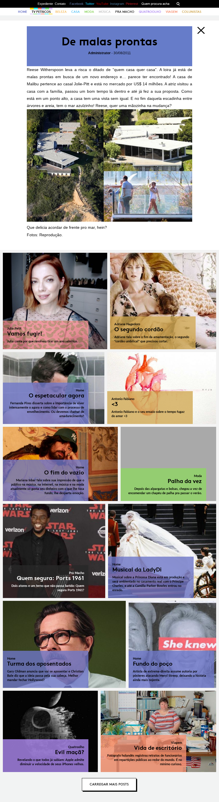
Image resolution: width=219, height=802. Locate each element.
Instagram (117, 3)
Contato (60, 3)
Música (105, 12)
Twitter (89, 3)
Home (22, 12)
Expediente (45, 3)
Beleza (61, 12)
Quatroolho (150, 12)
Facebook (77, 3)
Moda (89, 12)
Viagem (171, 12)
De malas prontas (109, 42)
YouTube (102, 3)
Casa (75, 12)
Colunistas (191, 12)
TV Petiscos (41, 12)
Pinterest (132, 3)
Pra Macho (124, 12)
